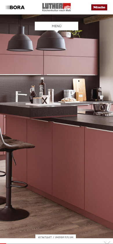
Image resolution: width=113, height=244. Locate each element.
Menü (56, 26)
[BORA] (15, 8)
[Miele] (99, 9)
